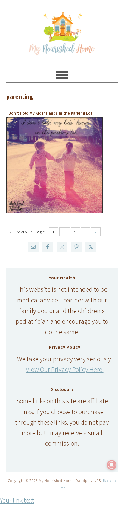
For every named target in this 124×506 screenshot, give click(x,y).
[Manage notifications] (111, 465)
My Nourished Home (62, 30)
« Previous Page (27, 232)
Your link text (17, 500)
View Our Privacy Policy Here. (65, 369)
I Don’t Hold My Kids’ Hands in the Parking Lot (49, 113)
